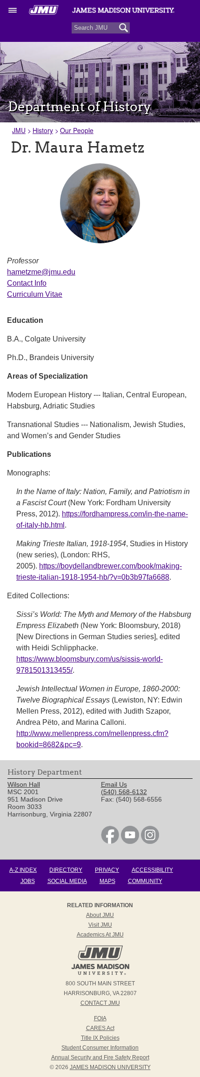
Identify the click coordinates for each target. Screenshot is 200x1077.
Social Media (67, 881)
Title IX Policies (100, 1038)
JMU (19, 130)
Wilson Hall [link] (23, 784)
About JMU (100, 915)
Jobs (27, 881)
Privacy (107, 870)
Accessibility (152, 870)
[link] (110, 841)
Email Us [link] (114, 784)
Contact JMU (100, 1003)
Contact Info (27, 283)
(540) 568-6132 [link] (124, 792)
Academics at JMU (100, 934)
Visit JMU (100, 925)
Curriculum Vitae (34, 294)
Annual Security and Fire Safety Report (100, 1057)
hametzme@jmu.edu (41, 272)
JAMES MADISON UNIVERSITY (110, 1067)
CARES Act (100, 1028)
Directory (65, 870)
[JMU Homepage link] (100, 973)
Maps (107, 881)
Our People (76, 130)
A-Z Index (23, 870)
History (43, 130)
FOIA (100, 1018)
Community (145, 881)
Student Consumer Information (100, 1047)
